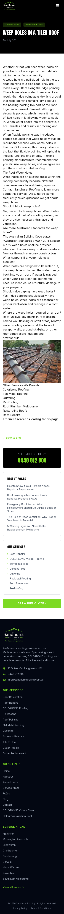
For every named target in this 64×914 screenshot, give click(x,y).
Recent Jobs (10, 782)
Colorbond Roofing (16, 389)
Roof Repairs (11, 415)
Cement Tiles (16, 568)
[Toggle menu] (57, 5)
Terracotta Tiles (17, 563)
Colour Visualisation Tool (17, 816)
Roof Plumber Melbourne (20, 406)
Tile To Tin (9, 742)
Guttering (9, 398)
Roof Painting (10, 719)
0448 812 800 (32, 460)
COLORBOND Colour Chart (18, 810)
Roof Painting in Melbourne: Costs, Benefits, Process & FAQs (27, 497)
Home (6, 770)
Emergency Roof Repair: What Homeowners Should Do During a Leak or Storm (31, 508)
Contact (7, 804)
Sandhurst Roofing (27, 189)
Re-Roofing (10, 402)
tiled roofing (37, 168)
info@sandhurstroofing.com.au (26, 679)
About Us (8, 776)
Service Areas (11, 787)
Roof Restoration (18, 583)
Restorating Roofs (15, 410)
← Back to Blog (12, 437)
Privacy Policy (20, 908)
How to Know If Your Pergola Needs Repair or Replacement (28, 487)
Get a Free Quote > (32, 603)
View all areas (12, 887)
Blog (5, 799)
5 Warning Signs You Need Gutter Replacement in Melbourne (26, 528)
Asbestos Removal (14, 736)
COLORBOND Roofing (15, 708)
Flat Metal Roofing (15, 393)
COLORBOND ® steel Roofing (25, 558)
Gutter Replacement (14, 753)
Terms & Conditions (41, 908)
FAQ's (6, 793)
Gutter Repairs (11, 747)
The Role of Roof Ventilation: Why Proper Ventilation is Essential (31, 518)
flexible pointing (22, 134)
